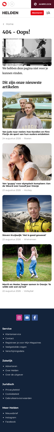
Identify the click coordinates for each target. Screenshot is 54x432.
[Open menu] (48, 12)
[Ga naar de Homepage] (10, 12)
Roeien (27, 138)
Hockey (28, 190)
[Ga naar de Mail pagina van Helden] (27, 318)
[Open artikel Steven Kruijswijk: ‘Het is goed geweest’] (27, 218)
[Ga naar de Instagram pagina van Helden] (19, 318)
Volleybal (28, 291)
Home (10, 24)
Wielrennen (30, 239)
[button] (42, 4)
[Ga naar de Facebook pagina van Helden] (35, 318)
